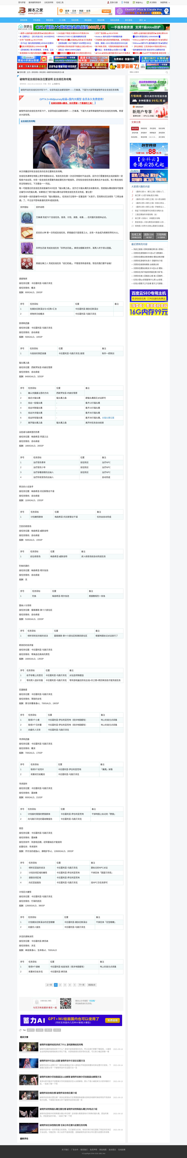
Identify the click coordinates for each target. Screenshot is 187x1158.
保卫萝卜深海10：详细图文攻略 (147, 218)
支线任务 (57, 1030)
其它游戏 (128, 20)
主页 (28, 72)
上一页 (49, 985)
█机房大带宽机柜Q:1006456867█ (146, 37)
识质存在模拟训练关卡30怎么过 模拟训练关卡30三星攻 (155, 268)
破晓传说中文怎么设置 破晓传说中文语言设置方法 (62, 1061)
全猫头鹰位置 (108, 418)
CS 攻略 (62, 20)
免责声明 (93, 1150)
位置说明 (48, 1030)
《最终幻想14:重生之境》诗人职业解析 (150, 199)
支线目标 (40, 1030)
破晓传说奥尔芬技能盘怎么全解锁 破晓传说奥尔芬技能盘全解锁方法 (70, 1077)
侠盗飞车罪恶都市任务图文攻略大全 (149, 211)
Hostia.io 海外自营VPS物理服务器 (108, 37)
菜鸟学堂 (21, 2)
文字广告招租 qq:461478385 (106, 33)
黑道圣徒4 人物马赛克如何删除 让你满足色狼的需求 (155, 222)
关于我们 (65, 1150)
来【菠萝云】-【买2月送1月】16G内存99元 (37, 37)
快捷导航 (164, 2)
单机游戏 (87, 20)
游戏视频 (162, 133)
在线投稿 (121, 1150)
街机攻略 (74, 20)
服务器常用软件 (35, 2)
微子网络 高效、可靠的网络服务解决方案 (111, 46)
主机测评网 (48, 2)
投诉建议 (112, 1150)
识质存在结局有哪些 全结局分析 (146, 264)
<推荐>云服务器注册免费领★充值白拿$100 (37, 33)
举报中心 (139, 3)
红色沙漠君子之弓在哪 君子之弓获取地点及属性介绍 (154, 283)
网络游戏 (49, 20)
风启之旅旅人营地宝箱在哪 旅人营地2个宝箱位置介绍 (154, 249)
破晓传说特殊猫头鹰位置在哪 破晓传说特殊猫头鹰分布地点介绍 (68, 1109)
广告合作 (74, 1150)
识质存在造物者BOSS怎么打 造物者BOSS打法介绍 (153, 253)
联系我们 (84, 1150)
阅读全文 (91, 985)
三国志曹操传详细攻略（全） (146, 214)
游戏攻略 (23, 20)
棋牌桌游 (153, 133)
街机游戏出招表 (135, 137)
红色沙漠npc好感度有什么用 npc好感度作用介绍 (152, 280)
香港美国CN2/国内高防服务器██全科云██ (37, 53)
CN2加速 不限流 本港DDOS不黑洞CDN (73, 33)
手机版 (126, 2)
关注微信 (153, 2)
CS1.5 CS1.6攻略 (153, 137)
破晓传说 (31, 1030)
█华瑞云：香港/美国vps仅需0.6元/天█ (110, 50)
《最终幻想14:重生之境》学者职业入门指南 (152, 207)
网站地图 (102, 1150)
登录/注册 (114, 2)
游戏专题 (135, 133)
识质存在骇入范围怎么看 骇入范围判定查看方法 (152, 276)
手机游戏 (36, 20)
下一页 (81, 985)
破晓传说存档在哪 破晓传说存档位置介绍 (58, 1093)
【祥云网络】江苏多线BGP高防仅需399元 (150, 46)
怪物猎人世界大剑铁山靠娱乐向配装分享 (151, 226)
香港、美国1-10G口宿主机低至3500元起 (111, 43)
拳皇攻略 (100, 20)
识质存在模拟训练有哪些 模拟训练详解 (148, 257)
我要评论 (57, 84)
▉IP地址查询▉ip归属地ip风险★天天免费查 (74, 40)
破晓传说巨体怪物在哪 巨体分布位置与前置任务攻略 (63, 1125)
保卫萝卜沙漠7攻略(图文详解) (147, 195)
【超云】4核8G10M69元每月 (69, 50)
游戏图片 (144, 133)
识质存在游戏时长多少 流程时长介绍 (147, 261)
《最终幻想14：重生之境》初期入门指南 (151, 192)
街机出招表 (114, 20)
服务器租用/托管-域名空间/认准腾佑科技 (149, 50)
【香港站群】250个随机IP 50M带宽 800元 (74, 43)
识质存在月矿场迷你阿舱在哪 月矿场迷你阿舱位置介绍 (155, 272)
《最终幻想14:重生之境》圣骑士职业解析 (151, 203)
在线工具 (59, 2)
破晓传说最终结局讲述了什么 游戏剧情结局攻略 (61, 1045)
